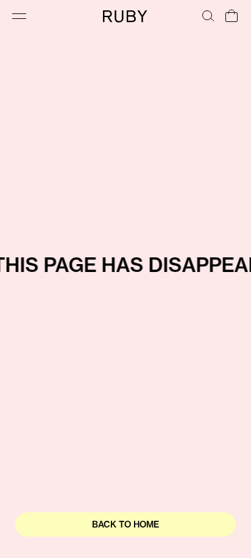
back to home (125, 524)
